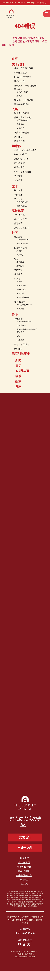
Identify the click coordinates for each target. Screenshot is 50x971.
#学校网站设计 (20, 957)
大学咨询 (18, 181)
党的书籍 (18, 270)
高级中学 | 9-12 (21, 159)
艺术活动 (18, 199)
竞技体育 (18, 211)
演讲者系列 (21, 286)
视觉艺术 (18, 191)
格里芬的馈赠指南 (24, 322)
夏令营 (19, 251)
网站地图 (20, 954)
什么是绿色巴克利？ (25, 305)
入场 (15, 109)
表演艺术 (18, 195)
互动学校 (32, 957)
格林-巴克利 (19, 302)
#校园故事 (22, 371)
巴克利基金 (21, 326)
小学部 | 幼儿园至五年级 (25, 150)
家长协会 (20, 262)
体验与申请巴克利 (22, 118)
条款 (18, 387)
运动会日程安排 (21, 228)
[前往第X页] (28, 945)
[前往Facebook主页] (19, 945)
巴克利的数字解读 (22, 77)
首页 (15, 58)
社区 (15, 233)
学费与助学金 (24, 867)
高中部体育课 (20, 219)
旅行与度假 (19, 163)
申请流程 (24, 858)
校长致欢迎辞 (20, 73)
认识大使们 (19, 141)
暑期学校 (20, 255)
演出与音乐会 (22, 206)
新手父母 (20, 266)
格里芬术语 (19, 168)
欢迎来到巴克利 (21, 113)
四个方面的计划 (24, 876)
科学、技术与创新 (22, 172)
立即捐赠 (18, 319)
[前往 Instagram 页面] (24, 945)
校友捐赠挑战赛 (23, 298)
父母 (16, 259)
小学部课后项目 (23, 240)
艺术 (15, 186)
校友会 (17, 279)
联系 (18, 376)
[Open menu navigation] (46, 13)
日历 (18, 365)
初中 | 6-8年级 (20, 155)
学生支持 (18, 176)
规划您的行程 (22, 120)
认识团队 (18, 137)
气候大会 (20, 309)
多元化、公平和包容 (23, 100)
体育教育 (18, 224)
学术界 (16, 146)
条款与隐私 (29, 954)
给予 (15, 314)
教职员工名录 (22, 92)
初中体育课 (19, 215)
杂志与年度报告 (21, 104)
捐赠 (18, 336)
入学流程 (20, 124)
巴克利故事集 (21, 354)
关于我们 (18, 64)
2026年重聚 (21, 290)
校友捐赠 (20, 294)
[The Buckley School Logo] (11, 13)
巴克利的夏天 (20, 248)
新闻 (18, 360)
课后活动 (18, 237)
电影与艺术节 (22, 202)
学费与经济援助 (21, 133)
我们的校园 (19, 81)
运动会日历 (24, 863)
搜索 (18, 381)
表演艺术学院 (22, 244)
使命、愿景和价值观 (23, 68)
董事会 (19, 96)
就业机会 (18, 275)
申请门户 (20, 128)
